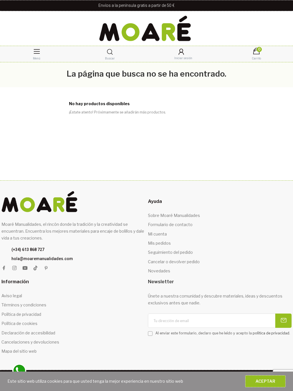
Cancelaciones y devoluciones (30, 342)
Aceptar (265, 381)
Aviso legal (11, 295)
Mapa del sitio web (19, 351)
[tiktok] (35, 268)
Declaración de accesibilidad (28, 332)
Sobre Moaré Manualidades (174, 215)
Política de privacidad (21, 314)
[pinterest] (46, 268)
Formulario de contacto (170, 224)
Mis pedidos (159, 243)
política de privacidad (271, 333)
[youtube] (25, 268)
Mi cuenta (157, 234)
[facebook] (3, 268)
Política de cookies (19, 323)
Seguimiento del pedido (170, 252)
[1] (283, 321)
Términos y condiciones (23, 304)
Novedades (159, 270)
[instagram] (14, 268)
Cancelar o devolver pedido (174, 261)
